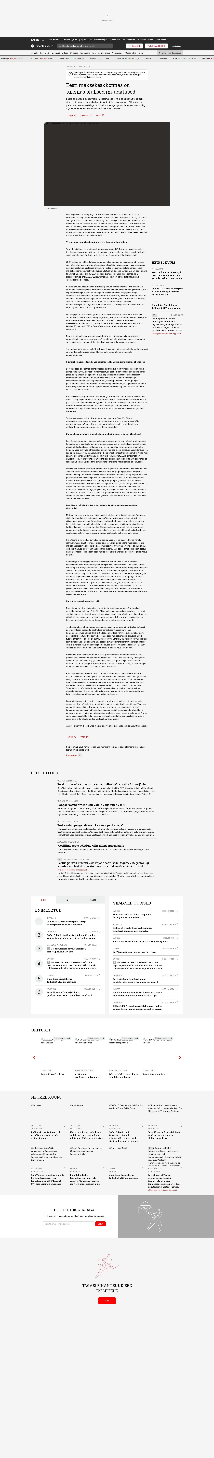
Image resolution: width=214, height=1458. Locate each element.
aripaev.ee (131, 40)
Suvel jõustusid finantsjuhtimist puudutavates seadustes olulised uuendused (164, 1135)
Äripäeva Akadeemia (84, 1071)
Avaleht (34, 53)
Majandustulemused (57, 945)
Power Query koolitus (154, 1074)
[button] (68, 1223)
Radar (141, 53)
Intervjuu (51, 918)
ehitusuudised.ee (162, 40)
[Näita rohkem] (172, 40)
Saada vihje (130, 53)
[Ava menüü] (43, 40)
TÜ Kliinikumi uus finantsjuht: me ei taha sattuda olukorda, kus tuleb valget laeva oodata (167, 275)
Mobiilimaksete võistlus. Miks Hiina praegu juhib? (91, 845)
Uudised (61, 781)
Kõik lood (44, 53)
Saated (50, 959)
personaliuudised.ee (117, 40)
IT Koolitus (46, 1071)
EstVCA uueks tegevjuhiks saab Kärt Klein (134, 952)
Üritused (74, 53)
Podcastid (55, 53)
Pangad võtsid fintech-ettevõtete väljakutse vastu (91, 805)
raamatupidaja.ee (55, 40)
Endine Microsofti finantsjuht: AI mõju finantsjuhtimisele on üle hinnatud (167, 291)
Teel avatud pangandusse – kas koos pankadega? (90, 825)
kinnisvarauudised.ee (145, 40)
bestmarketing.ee (100, 40)
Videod (65, 53)
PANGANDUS (71, 67)
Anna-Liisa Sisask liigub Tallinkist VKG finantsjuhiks (140, 941)
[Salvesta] (99, 918)
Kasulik (73, 1168)
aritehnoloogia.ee (70, 40)
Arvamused (36, 1168)
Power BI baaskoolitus (52, 1074)
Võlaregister (117, 53)
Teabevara (85, 53)
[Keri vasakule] (34, 1058)
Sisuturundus (104, 53)
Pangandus (71, 755)
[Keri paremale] (180, 1058)
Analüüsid (62, 842)
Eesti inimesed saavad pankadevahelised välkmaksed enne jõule (101, 784)
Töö (94, 53)
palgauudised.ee (85, 40)
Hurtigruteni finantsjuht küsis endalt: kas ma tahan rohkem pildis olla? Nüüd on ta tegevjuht (86, 1135)
